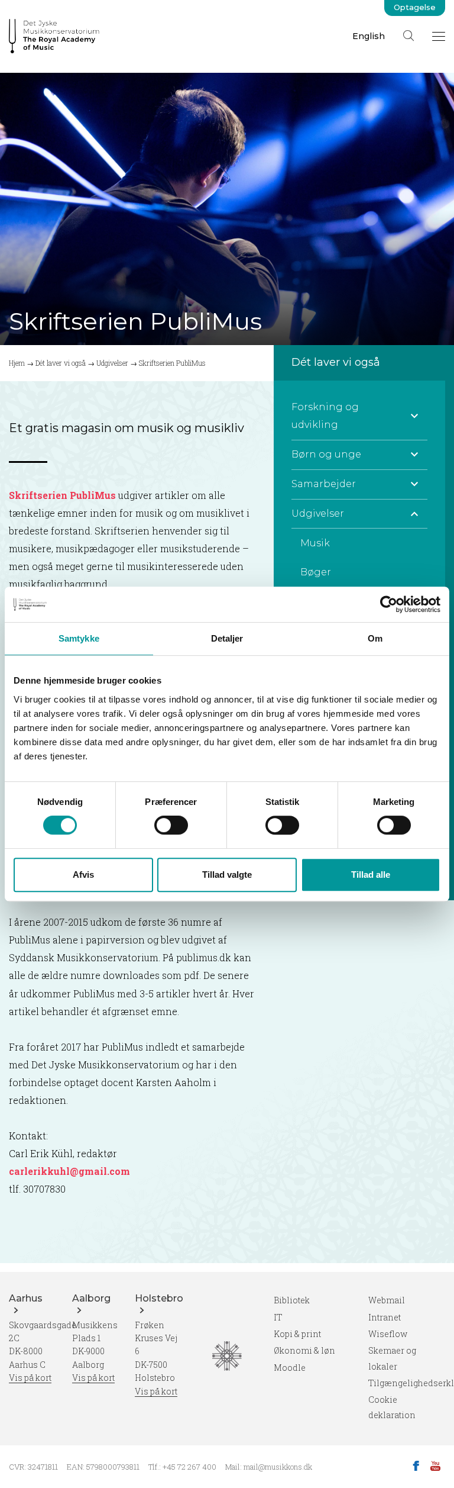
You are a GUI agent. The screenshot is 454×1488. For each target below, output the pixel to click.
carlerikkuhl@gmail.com (69, 1171)
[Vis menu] (438, 36)
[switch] (171, 825)
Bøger (315, 572)
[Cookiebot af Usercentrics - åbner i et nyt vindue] (388, 604)
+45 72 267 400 (189, 1466)
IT (278, 1317)
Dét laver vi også (60, 363)
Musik (315, 543)
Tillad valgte (227, 874)
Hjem (17, 363)
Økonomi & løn (304, 1350)
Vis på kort (30, 1377)
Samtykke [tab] (79, 638)
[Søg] (408, 35)
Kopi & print (297, 1333)
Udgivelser (112, 363)
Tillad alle (370, 874)
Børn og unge (326, 454)
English (368, 36)
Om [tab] (375, 638)
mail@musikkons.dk (278, 1466)
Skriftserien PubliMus (62, 495)
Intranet (384, 1317)
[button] (414, 416)
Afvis (83, 874)
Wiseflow (387, 1333)
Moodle (290, 1367)
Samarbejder (323, 483)
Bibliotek (292, 1300)
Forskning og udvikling (325, 415)
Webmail (386, 1300)
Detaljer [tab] (227, 638)
